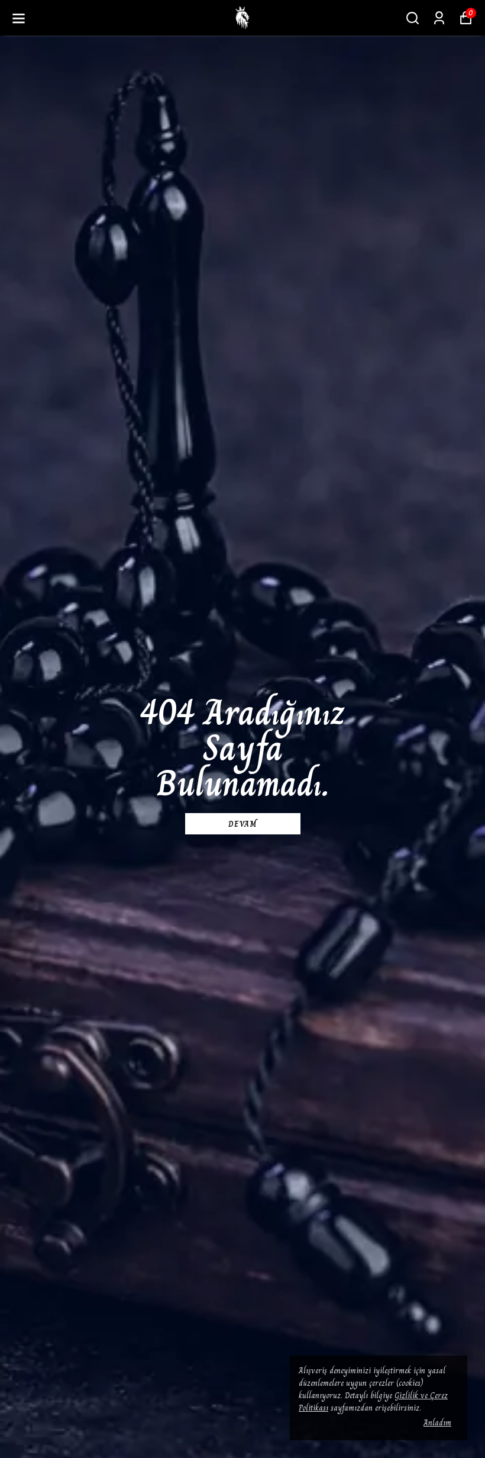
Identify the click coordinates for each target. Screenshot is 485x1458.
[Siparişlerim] (439, 18)
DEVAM (242, 823)
